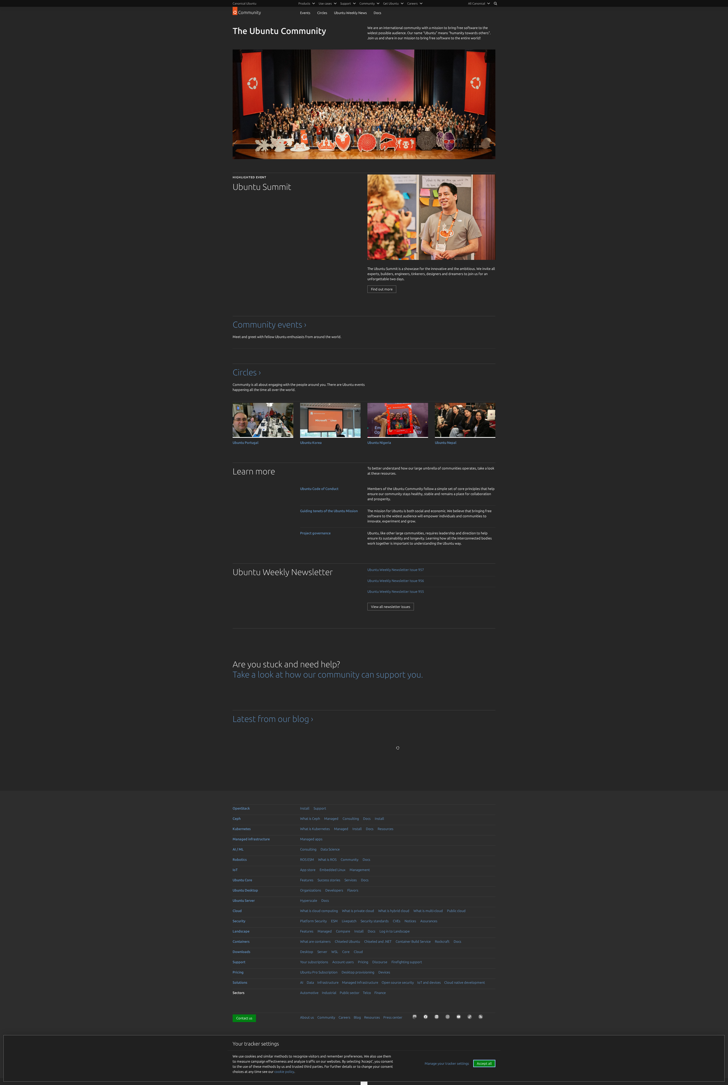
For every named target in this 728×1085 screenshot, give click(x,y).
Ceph (237, 818)
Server (322, 952)
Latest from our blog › (273, 719)
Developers (334, 890)
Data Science (330, 849)
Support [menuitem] (345, 3)
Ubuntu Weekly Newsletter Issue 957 (395, 570)
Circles (322, 13)
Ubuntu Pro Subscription (318, 972)
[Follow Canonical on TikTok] (470, 1017)
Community (350, 859)
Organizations (310, 890)
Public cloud (456, 911)
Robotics (240, 859)
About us (307, 1017)
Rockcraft (442, 941)
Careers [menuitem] (412, 3)
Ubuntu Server (244, 900)
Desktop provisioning (358, 972)
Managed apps (311, 839)
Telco (367, 993)
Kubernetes (242, 829)
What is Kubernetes (315, 829)
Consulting (351, 818)
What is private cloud (358, 911)
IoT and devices (429, 982)
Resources (385, 829)
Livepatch (349, 921)
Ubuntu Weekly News (350, 13)
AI (301, 982)
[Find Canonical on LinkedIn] (437, 1017)
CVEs (396, 921)
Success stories (329, 880)
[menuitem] (479, 3)
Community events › (269, 324)
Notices (410, 921)
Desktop (306, 952)
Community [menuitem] (367, 3)
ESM (334, 921)
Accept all (484, 1063)
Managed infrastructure (251, 839)
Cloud (237, 911)
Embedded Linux (332, 870)
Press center (392, 1017)
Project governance (315, 533)
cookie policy (284, 1071)
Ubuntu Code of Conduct (319, 489)
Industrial (329, 993)
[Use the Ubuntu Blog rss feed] (481, 1017)
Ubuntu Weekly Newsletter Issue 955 (395, 591)
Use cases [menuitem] (325, 3)
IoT (235, 870)
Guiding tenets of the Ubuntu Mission (329, 511)
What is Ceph (310, 818)
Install (304, 808)
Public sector (349, 993)
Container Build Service (413, 941)
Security (239, 921)
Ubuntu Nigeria (379, 442)
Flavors (352, 890)
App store (307, 870)
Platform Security (313, 921)
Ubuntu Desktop (245, 890)
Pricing (363, 962)
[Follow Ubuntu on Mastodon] (415, 1017)
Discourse (379, 962)
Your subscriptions (314, 962)
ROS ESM (307, 859)
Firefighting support (406, 962)
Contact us (244, 1018)
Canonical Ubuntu (244, 3)
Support (320, 808)
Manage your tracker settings (447, 1063)
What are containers (315, 941)
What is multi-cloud (428, 911)
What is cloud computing (319, 911)
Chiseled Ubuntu (347, 941)
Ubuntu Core (242, 880)
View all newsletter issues (390, 607)
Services (350, 880)
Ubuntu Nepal (445, 442)
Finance (380, 993)
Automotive (309, 993)
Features (306, 880)
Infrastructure (328, 982)
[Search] (495, 3)
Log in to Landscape (395, 931)
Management (360, 870)
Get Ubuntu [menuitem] (391, 3)
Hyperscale (308, 900)
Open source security (398, 982)
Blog (357, 1017)
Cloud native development (464, 982)
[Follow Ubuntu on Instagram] (448, 1017)
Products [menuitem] (304, 3)
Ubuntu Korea (311, 442)
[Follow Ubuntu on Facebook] (426, 1017)
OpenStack (241, 808)
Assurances (428, 921)
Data (310, 982)
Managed (331, 818)
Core (346, 952)
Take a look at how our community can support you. (328, 674)
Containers (241, 941)
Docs (377, 13)
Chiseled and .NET (377, 941)
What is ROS (327, 859)
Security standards (375, 921)
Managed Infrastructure (360, 982)
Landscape (241, 931)
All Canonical (476, 3)
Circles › (247, 372)
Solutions (240, 982)
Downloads (241, 952)
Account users (343, 962)
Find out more (382, 289)
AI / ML (238, 849)
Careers (344, 1017)
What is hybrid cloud (393, 911)
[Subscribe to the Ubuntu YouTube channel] (459, 1017)
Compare (343, 931)
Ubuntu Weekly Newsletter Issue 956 (395, 581)
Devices (384, 972)
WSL (334, 952)
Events (305, 13)
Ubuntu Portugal (245, 442)
